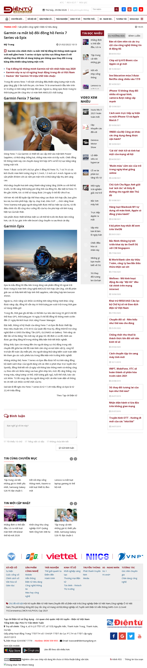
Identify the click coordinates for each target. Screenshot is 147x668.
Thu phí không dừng (21, 607)
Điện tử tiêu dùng (48, 26)
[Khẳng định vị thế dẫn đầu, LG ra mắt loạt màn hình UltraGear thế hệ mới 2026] (92, 44)
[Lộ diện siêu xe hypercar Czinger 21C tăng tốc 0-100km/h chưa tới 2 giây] (92, 159)
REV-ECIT (71, 2)
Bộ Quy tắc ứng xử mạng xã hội (46, 607)
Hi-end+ (106, 574)
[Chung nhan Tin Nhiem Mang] (19, 664)
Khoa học (134, 19)
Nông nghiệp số (70, 607)
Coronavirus (15, 610)
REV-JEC (83, 2)
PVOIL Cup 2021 (40, 610)
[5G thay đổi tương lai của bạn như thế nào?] (92, 276)
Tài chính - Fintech (72, 585)
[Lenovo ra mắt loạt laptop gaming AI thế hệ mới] (40, 476)
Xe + (104, 571)
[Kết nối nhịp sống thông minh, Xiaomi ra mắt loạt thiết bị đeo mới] (15, 478)
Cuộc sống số (12, 574)
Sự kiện (9, 571)
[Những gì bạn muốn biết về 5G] (92, 262)
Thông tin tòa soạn (134, 659)
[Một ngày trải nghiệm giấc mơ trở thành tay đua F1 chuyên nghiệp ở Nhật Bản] (92, 190)
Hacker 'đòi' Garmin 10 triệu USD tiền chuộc (31, 76)
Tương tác (121, 19)
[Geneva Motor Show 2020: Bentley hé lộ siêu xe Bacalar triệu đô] (92, 144)
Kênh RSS (117, 659)
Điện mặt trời (74, 603)
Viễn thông (30, 578)
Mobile (28, 574)
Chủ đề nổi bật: (15, 603)
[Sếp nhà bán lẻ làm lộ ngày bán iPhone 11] (92, 232)
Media (86, 578)
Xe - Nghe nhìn (107, 19)
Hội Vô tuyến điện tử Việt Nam (38, 603)
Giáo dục (10, 585)
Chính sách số (12, 578)
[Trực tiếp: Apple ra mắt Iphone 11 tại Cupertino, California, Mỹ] (92, 217)
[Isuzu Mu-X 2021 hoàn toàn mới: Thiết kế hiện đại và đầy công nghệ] (92, 114)
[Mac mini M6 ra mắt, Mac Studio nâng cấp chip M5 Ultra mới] (66, 476)
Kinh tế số (75, 19)
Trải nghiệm (61, 19)
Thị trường (69, 588)
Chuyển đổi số (18, 19)
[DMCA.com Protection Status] (12, 659)
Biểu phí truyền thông (79, 10)
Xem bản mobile (12, 645)
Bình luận (134, 35)
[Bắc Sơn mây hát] (92, 203)
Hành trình (50, 578)
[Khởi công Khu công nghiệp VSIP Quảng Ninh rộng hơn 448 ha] (15, 521)
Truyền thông (90, 19)
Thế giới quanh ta (53, 571)
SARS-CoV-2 (114, 607)
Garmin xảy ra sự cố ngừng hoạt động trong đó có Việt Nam (40, 72)
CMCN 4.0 (26, 610)
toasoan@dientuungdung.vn (82, 640)
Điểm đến (49, 574)
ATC (62, 2)
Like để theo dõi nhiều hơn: (57, 649)
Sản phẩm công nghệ (46, 19)
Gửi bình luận (67, 447)
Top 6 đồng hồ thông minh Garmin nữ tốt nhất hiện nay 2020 (41, 68)
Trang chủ (7, 19)
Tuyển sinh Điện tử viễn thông (93, 607)
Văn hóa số (11, 581)
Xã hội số (32, 19)
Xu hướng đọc (116, 35)
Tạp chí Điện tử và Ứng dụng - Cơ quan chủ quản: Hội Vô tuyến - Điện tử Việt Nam (47, 619)
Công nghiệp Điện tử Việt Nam (95, 603)
